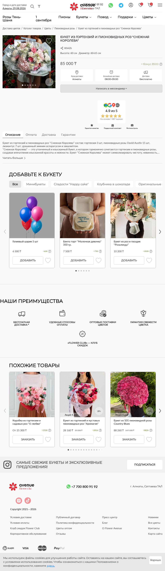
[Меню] (160, 5)
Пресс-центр (109, 517)
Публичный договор (68, 517)
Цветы (148, 17)
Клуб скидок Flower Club (25, 528)
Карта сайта (155, 533)
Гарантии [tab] (68, 135)
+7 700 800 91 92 (84, 486)
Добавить (28, 260)
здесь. (51, 565)
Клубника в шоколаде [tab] (113, 184)
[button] (22, 85)
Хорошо (155, 560)
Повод (103, 17)
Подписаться (144, 464)
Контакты (154, 528)
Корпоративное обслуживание (28, 533)
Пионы (64, 17)
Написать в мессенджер (110, 88)
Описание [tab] (12, 135)
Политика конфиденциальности (75, 522)
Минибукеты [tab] (35, 184)
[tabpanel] (82, 152)
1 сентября (43, 18)
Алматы (14, 8)
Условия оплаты (19, 522)
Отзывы (61, 533)
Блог (105, 522)
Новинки (153, 517)
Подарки (126, 17)
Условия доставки (20, 517)
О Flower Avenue (112, 528)
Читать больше (13, 157)
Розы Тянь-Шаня (12, 18)
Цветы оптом (64, 528)
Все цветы (154, 522)
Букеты (82, 17)
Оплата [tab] (31, 135)
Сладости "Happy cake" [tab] (71, 184)
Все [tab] (15, 184)
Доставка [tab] (49, 135)
